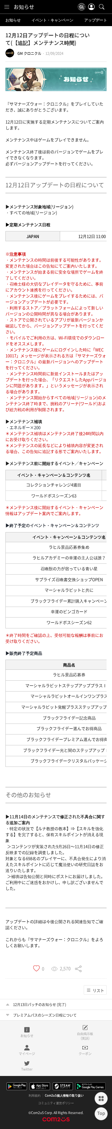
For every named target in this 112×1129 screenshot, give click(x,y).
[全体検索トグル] (102, 7)
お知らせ (24, 7)
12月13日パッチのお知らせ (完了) (39, 1004)
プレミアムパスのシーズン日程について (45, 1015)
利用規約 (35, 1095)
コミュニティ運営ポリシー (56, 1103)
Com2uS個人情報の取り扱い (64, 1095)
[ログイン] (91, 7)
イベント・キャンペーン (52, 20)
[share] (78, 968)
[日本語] (81, 7)
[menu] (6, 6)
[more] (101, 1098)
